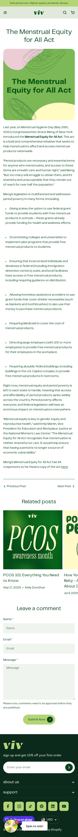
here (64, 467)
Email (7, 639)
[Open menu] (5, 13)
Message (10, 660)
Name (8, 619)
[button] (11, 826)
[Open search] (65, 13)
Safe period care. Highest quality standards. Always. (39, 3)
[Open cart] (73, 13)
